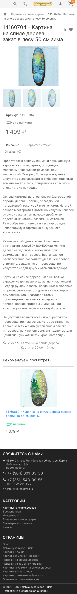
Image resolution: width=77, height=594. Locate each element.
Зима (51, 347)
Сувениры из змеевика (18, 523)
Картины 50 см (32, 347)
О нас (6, 544)
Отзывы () (13, 151)
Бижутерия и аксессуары (19, 519)
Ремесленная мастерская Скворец (25, 590)
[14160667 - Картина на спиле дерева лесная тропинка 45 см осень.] (38, 387)
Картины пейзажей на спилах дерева (27, 567)
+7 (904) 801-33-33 (25, 473)
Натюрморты (11, 515)
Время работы (15, 467)
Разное (7, 527)
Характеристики (39, 145)
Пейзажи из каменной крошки (22, 563)
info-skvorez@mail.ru (20, 488)
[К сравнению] (64, 29)
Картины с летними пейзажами (23, 575)
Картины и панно (13, 551)
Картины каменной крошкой (21, 555)
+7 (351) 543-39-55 (24, 480)
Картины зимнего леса (17, 571)
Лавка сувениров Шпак (18, 548)
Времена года (12, 511)
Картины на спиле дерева (27, 14)
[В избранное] (70, 29)
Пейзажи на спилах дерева (20, 559)
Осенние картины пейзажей (21, 579)
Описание (12, 145)
